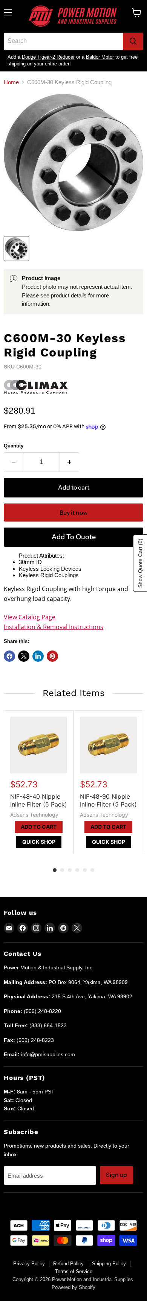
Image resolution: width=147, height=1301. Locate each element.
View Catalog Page (29, 617)
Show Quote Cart (140, 563)
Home (11, 82)
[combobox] (63, 41)
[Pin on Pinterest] (52, 656)
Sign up (116, 1174)
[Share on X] (23, 656)
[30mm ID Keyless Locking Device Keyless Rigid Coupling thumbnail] (16, 249)
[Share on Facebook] (9, 656)
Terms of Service (73, 1271)
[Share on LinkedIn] (38, 656)
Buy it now (73, 512)
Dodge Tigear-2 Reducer (48, 57)
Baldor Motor (100, 57)
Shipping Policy (109, 1263)
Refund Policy (68, 1263)
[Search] (133, 41)
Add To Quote (74, 537)
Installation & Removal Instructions (53, 627)
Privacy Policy (29, 1263)
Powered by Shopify (73, 1287)
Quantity (13, 446)
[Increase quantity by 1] (69, 462)
